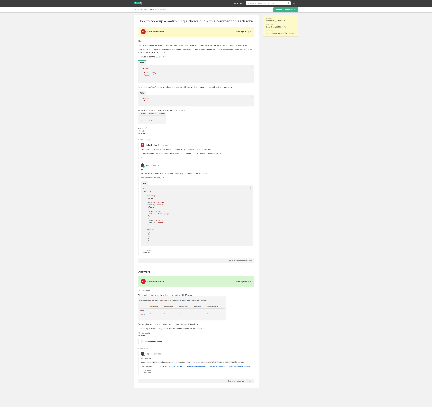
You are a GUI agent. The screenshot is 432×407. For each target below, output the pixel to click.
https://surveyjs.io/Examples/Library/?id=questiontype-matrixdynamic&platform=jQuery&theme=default (211, 366)
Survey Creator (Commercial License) (280, 33)
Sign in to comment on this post (240, 261)
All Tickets (238, 3)
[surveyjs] (138, 3)
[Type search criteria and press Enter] (288, 3)
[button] (251, 67)
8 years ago (163, 145)
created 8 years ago (242, 31)
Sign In (295, 3)
